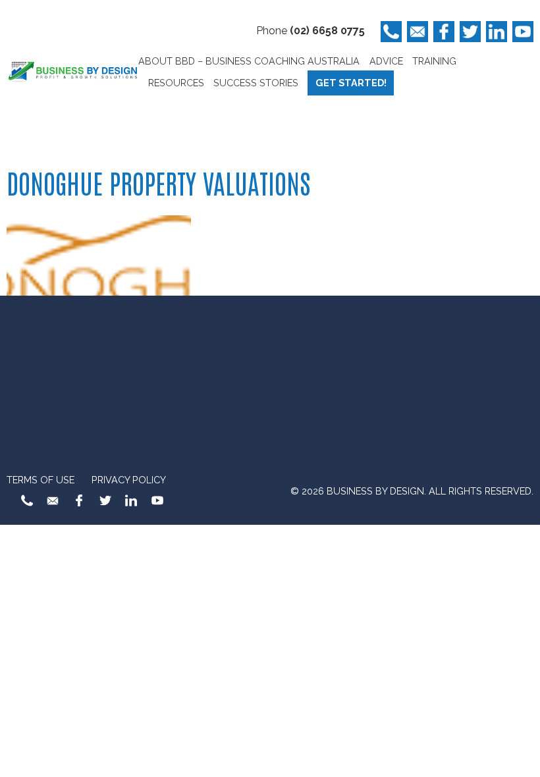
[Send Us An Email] (417, 31)
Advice (386, 61)
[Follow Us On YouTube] (522, 31)
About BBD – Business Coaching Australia (249, 61)
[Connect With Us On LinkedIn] (496, 31)
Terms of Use (40, 479)
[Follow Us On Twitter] (470, 31)
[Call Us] (391, 31)
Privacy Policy (129, 479)
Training (434, 61)
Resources (176, 82)
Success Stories (255, 82)
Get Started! (351, 82)
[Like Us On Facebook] (443, 31)
